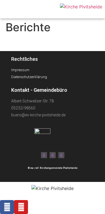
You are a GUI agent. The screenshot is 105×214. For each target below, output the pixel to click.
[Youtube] (53, 155)
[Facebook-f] (44, 155)
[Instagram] (61, 155)
